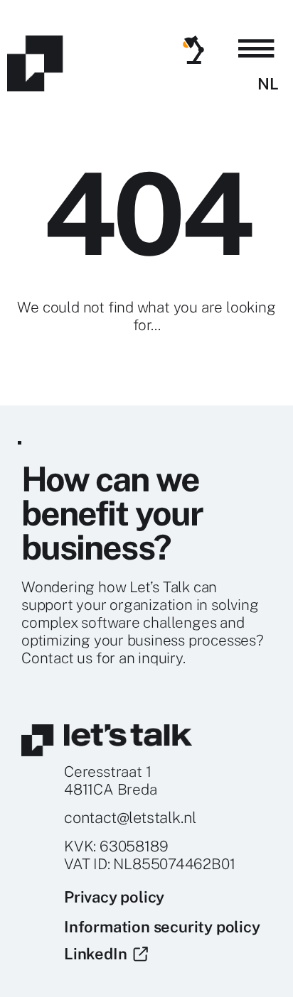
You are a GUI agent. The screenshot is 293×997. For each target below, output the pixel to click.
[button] (256, 49)
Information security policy (162, 926)
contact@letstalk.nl (130, 817)
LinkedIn (99, 953)
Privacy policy (114, 897)
